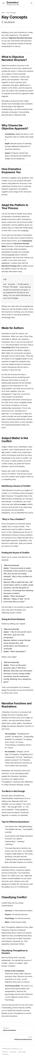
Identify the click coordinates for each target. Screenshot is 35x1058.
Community (5, 1054)
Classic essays (22, 1052)
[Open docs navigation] (3, 3)
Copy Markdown (9, 22)
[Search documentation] (31, 3)
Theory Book (13, 1052)
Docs (3, 12)
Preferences (27, 241)
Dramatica (5, 1052)
